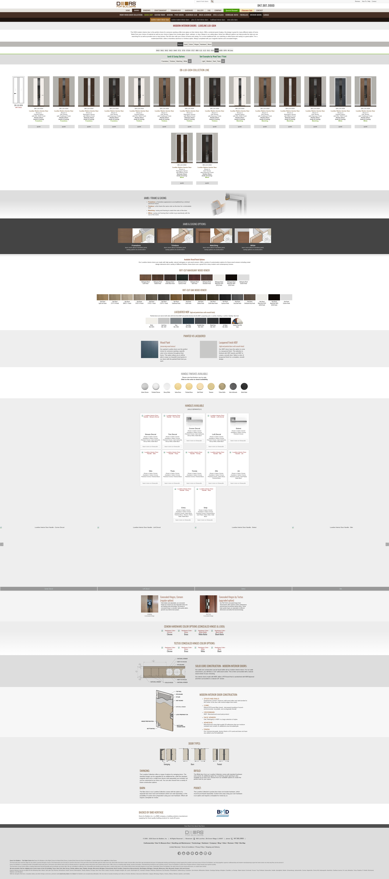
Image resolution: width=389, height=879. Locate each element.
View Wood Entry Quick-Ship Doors (194, 826)
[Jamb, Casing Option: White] (253, 235)
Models (180, 44)
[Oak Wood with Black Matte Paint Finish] (274, 297)
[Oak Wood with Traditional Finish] (176, 297)
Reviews (357, 1)
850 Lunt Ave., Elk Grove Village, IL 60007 (209, 838)
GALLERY (200, 10)
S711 (179, 50)
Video (224, 843)
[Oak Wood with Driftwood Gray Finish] (249, 297)
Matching (179, 61)
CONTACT (259, 10)
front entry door (16, 862)
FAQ (209, 10)
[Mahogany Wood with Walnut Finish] (158, 277)
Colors (191, 44)
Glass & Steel (199, 19)
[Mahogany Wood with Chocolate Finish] (207, 277)
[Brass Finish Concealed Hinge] (186, 631)
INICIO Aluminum (205, 15)
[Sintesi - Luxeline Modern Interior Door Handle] (238, 421)
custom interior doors (104, 864)
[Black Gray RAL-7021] (213, 321)
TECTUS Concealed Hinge (208, 615)
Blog (219, 843)
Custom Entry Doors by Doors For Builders (79, 860)
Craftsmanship (149, 843)
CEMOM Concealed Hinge (149, 615)
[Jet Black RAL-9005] (225, 321)
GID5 (221, 50)
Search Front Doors (204, 1)
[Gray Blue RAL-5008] (188, 321)
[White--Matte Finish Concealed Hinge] (203, 631)
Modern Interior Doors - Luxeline (194, 25)
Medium (209, 61)
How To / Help (366, 1)
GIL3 (212, 50)
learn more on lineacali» (150, 446)
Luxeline (160, 19)
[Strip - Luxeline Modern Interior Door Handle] (205, 497)
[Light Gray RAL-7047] (164, 321)
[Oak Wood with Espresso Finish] (225, 297)
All (189, 61)
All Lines (230, 50)
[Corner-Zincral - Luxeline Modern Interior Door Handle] (194, 421)
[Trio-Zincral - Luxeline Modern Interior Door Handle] (172, 424)
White (185, 61)
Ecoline (180, 19)
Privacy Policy (200, 847)
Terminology (196, 843)
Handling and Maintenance (181, 843)
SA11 (162, 50)
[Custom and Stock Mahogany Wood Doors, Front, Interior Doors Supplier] (127, 5)
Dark (214, 61)
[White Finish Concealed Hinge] (203, 648)
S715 (183, 50)
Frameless (165, 61)
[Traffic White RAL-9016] (151, 321)
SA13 (171, 50)
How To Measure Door (162, 843)
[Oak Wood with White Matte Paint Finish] (262, 297)
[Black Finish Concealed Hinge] (219, 648)
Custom (160, 15)
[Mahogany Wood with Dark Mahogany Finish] (194, 277)
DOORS (136, 10)
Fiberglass (244, 15)
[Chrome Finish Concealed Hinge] (169, 631)
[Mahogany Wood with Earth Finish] (145, 277)
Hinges (196, 44)
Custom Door (183, 864)
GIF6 (225, 50)
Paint (219, 61)
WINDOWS (146, 10)
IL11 (200, 50)
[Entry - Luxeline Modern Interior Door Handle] (183, 497)
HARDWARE (189, 10)
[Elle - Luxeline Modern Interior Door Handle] (216, 460)
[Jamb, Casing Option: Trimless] (175, 235)
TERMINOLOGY (176, 10)
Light (203, 61)
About (209, 44)
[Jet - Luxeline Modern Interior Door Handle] (238, 460)
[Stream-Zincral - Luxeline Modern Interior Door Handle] (150, 424)
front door (15, 866)
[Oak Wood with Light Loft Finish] (102, 297)
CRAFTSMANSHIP (160, 10)
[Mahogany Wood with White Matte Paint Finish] (219, 277)
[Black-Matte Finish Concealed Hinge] (219, 631)
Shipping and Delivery (213, 847)
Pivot (179, 15)
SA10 (158, 50)
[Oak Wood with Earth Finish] (188, 297)
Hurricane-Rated (231, 15)
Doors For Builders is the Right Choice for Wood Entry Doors (50, 860)
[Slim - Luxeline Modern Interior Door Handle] (150, 460)
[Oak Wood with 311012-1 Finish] (151, 297)
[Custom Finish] (237, 321)
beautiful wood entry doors (40, 864)
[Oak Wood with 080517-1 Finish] (127, 297)
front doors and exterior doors (57, 864)
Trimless (172, 61)
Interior (256, 15)
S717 (193, 50)
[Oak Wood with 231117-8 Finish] (115, 297)
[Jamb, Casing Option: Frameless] (136, 235)
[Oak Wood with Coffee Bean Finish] (213, 297)
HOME (128, 10)
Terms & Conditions (188, 847)
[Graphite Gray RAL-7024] (200, 321)
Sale (247, 10)
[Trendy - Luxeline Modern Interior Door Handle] (194, 460)
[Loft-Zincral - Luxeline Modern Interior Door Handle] (216, 424)
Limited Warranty (174, 847)
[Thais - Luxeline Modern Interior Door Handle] (172, 460)
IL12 (204, 50)
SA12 (166, 50)
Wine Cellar (232, 19)
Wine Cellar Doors (112, 860)
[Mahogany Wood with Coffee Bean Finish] (170, 277)
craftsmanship (232, 862)
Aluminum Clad (191, 15)
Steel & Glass (218, 15)
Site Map (242, 843)
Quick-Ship (148, 15)
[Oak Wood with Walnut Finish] (200, 297)
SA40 (175, 50)
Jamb (186, 44)
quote (39, 126)
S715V (188, 50)
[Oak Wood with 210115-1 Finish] (164, 297)
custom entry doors (90, 864)
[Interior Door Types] (194, 766)
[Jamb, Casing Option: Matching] (214, 235)
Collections (131, 15)
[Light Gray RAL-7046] (176, 321)
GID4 (216, 50)
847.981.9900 (266, 5)
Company (213, 843)
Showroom (188, 838)
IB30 (197, 50)
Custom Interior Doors (98, 860)
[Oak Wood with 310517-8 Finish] (139, 297)
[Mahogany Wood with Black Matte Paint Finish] (231, 277)
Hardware (203, 44)
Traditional (217, 19)
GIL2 (208, 50)
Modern (170, 15)
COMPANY (218, 10)
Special (231, 10)
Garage (266, 15)
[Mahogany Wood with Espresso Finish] (182, 277)
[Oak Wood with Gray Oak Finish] (237, 297)
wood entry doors (105, 866)
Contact (374, 1)
